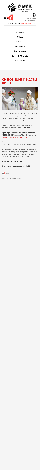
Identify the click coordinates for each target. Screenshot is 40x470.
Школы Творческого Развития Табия (14, 137)
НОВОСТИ (20, 42)
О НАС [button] (20, 37)
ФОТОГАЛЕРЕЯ (20, 51)
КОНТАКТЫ (20, 61)
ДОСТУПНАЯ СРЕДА (20, 56)
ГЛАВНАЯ (20, 32)
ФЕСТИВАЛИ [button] (20, 46)
